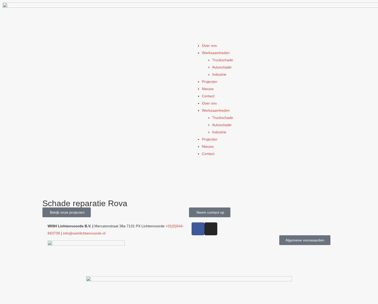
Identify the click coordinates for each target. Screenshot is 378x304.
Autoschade (221, 67)
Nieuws (208, 89)
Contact (208, 96)
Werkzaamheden (216, 53)
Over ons (209, 46)
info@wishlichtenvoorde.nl (84, 233)
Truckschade (222, 60)
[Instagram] (210, 228)
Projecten (209, 82)
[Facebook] (198, 228)
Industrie (219, 74)
